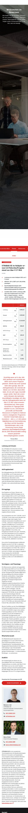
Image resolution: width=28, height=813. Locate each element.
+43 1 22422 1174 (10, 713)
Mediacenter (21, 248)
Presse (14, 248)
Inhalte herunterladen (13, 683)
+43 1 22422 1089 (10, 742)
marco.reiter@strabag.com (13, 744)
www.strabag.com (7, 803)
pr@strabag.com (10, 716)
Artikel (14, 255)
